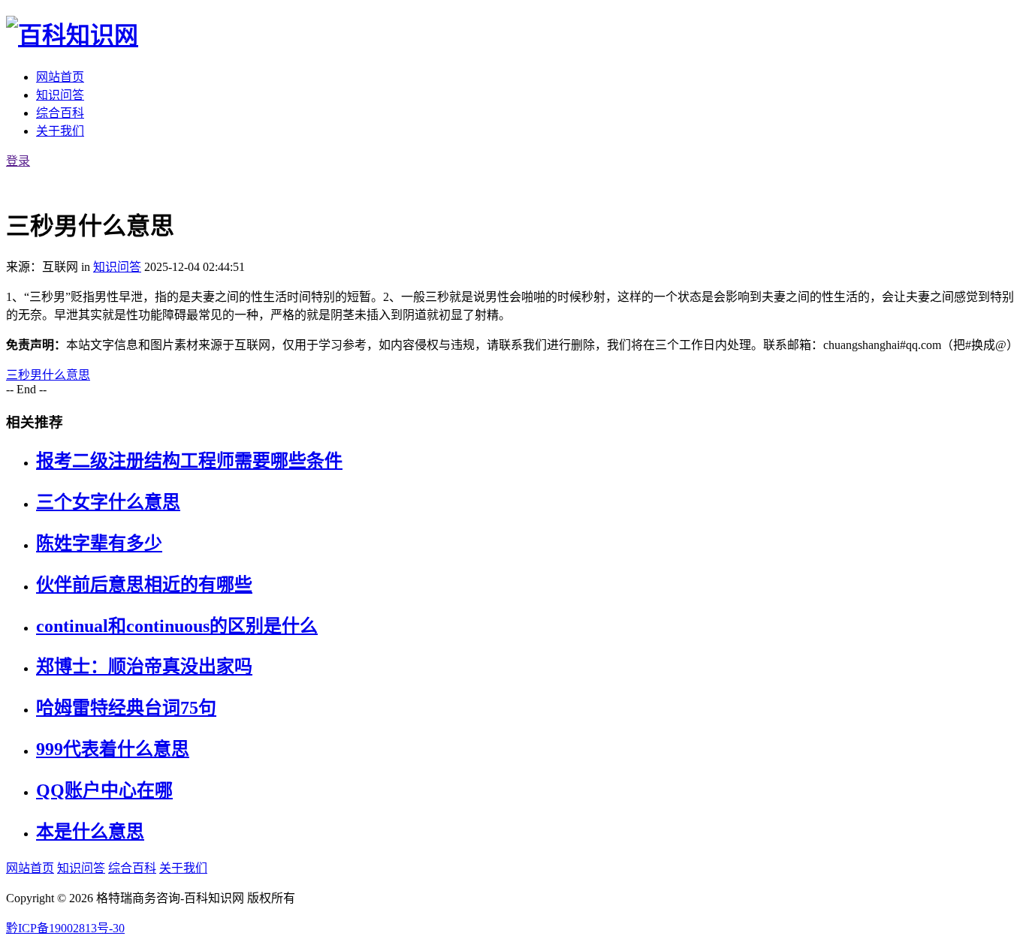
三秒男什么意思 (48, 375)
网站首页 (60, 77)
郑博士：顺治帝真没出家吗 (144, 666)
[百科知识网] (72, 35)
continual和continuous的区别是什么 (177, 626)
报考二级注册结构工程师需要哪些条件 (189, 461)
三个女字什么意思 (108, 502)
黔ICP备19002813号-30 (65, 928)
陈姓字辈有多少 (99, 543)
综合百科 (60, 113)
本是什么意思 (90, 831)
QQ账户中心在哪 (104, 790)
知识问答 (60, 95)
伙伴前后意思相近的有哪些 (144, 584)
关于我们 (60, 131)
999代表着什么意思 (112, 749)
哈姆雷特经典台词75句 (126, 708)
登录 (18, 161)
